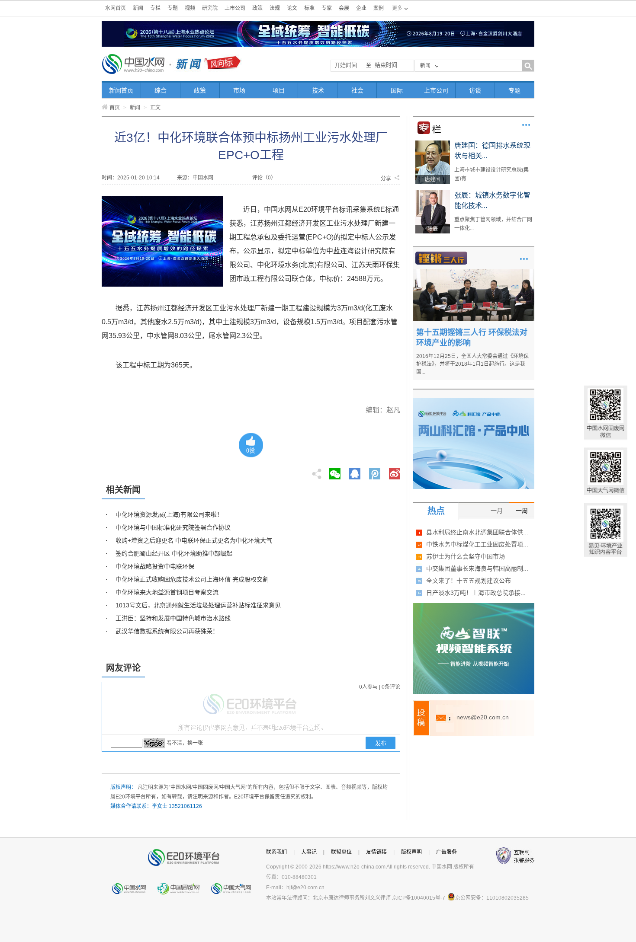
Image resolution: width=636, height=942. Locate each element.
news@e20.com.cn (482, 717)
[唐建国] (432, 144)
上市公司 (235, 8)
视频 (190, 8)
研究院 (210, 8)
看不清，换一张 (185, 743)
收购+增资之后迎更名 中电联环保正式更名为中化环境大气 (194, 540)
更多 (526, 125)
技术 (318, 90)
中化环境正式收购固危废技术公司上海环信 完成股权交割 (192, 579)
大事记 (309, 852)
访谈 (475, 90)
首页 (114, 108)
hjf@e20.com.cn (305, 888)
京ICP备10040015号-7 (418, 898)
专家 (326, 8)
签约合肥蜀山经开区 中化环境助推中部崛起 (174, 553)
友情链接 (376, 852)
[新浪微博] (394, 471)
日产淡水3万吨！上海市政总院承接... (476, 592)
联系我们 (276, 852)
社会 (357, 90)
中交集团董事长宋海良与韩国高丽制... (477, 568)
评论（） (264, 178)
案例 (378, 8)
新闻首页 (121, 90)
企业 (361, 8)
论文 (292, 8)
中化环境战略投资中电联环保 (155, 566)
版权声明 (411, 852)
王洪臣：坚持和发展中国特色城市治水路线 (173, 618)
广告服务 (446, 852)
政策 (257, 8)
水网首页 (115, 8)
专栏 (155, 8)
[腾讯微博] (375, 471)
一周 (522, 510)
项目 (279, 90)
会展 (344, 8)
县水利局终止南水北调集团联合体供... (477, 532)
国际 (397, 90)
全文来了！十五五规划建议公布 (468, 580)
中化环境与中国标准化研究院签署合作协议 (173, 527)
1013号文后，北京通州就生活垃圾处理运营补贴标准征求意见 (198, 605)
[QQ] (354, 471)
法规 (275, 8)
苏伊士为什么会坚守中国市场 (465, 556)
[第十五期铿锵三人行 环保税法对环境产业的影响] (473, 272)
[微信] (334, 471)
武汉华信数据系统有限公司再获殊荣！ (167, 631)
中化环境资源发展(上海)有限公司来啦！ (169, 514)
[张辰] (432, 193)
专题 (172, 8)
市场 (239, 90)
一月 (497, 510)
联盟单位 (341, 852)
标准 (309, 8)
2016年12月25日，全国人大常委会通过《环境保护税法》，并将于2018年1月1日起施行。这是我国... (472, 364)
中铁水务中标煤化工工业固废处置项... (477, 544)
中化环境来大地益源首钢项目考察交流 (167, 592)
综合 (160, 90)
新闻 (138, 8)
